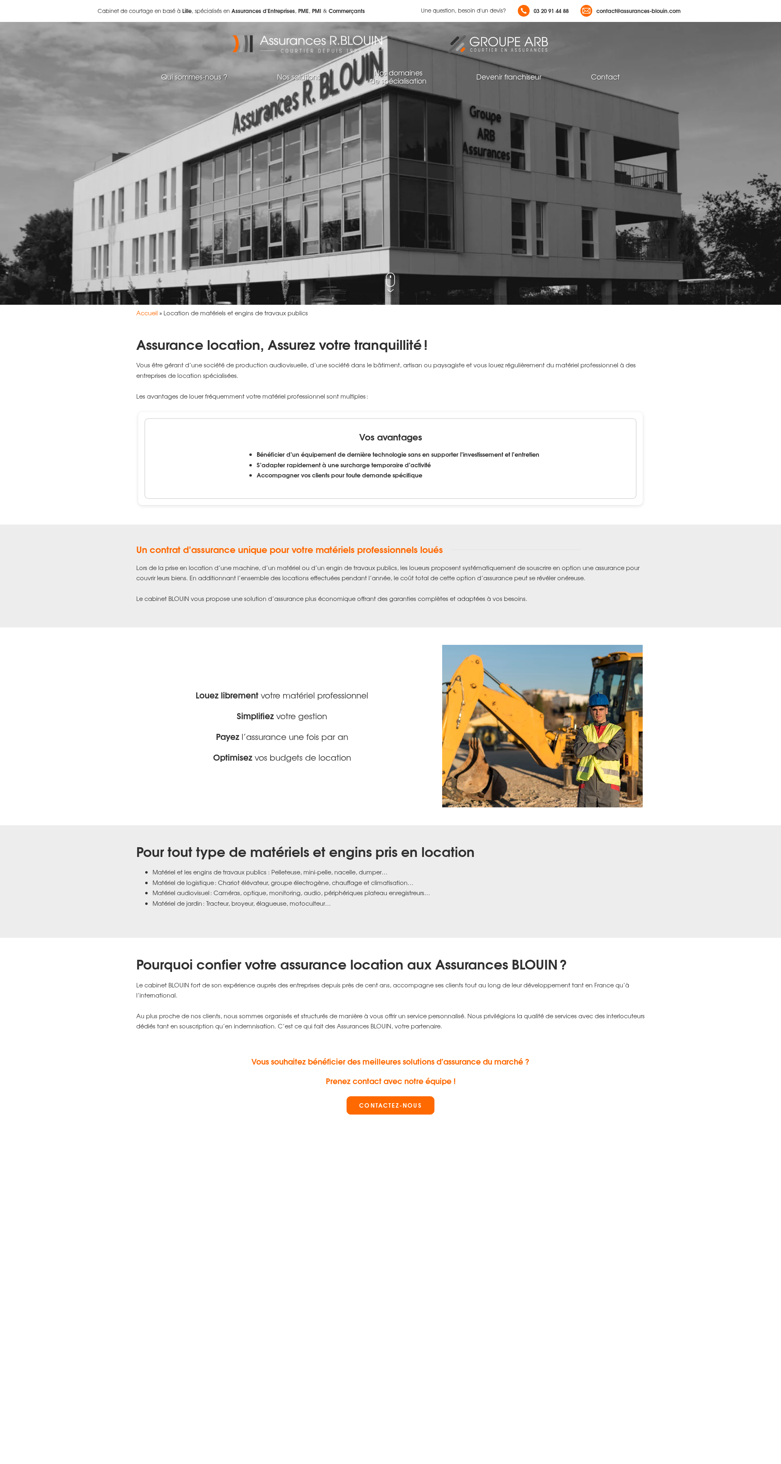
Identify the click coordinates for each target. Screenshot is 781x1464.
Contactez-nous (390, 1105)
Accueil (147, 312)
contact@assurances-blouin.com (638, 11)
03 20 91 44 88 (551, 11)
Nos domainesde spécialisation (398, 76)
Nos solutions (298, 77)
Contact (605, 77)
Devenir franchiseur (508, 77)
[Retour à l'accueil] (313, 44)
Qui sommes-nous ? (194, 77)
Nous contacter (139, 249)
